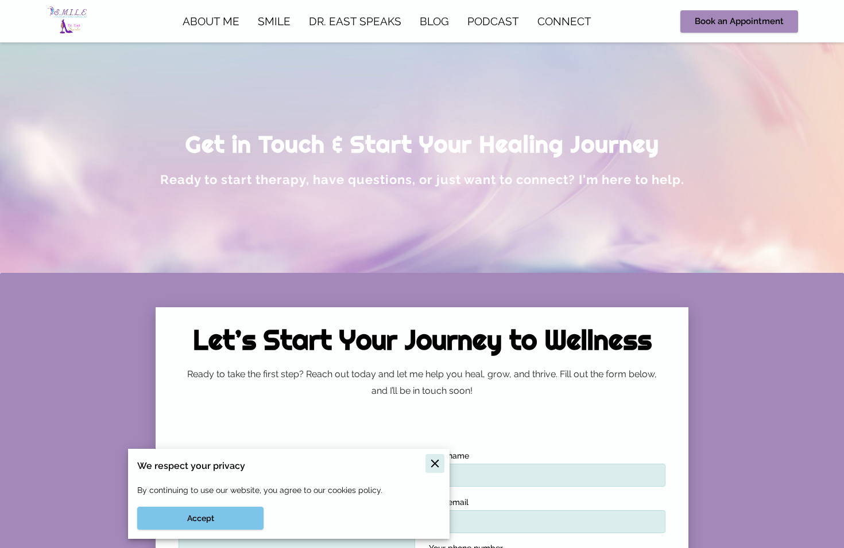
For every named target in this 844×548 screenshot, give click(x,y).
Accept (200, 518)
